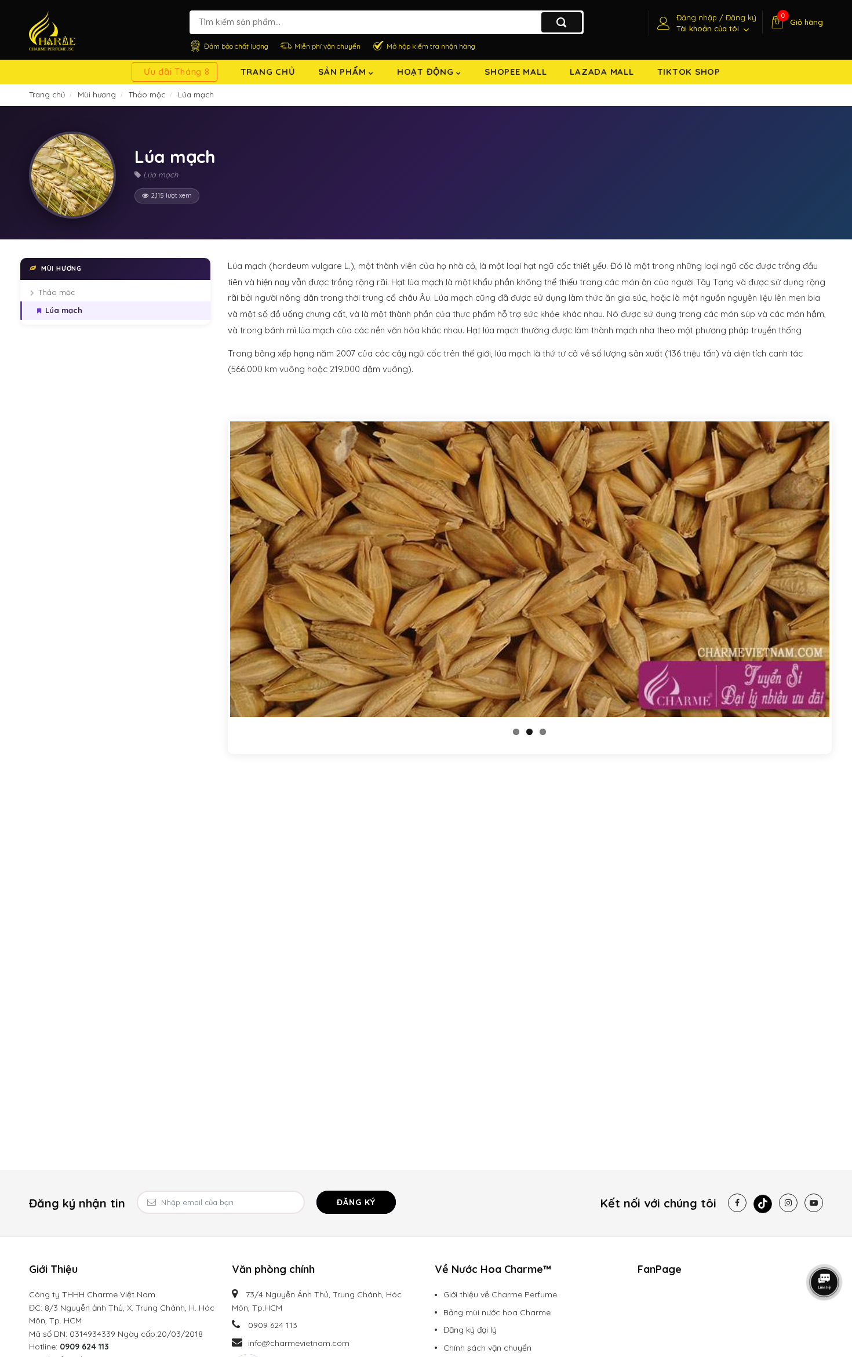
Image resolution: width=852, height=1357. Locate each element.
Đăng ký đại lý (470, 1330)
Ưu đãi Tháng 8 (177, 71)
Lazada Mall (601, 71)
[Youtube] (813, 1203)
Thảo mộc (56, 292)
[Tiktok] (762, 1204)
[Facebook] (737, 1203)
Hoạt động (427, 71)
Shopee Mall (516, 71)
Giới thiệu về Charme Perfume (500, 1294)
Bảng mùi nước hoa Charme (497, 1312)
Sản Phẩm (343, 71)
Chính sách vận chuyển (487, 1348)
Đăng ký (356, 1202)
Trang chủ (268, 71)
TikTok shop (688, 71)
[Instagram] (788, 1203)
